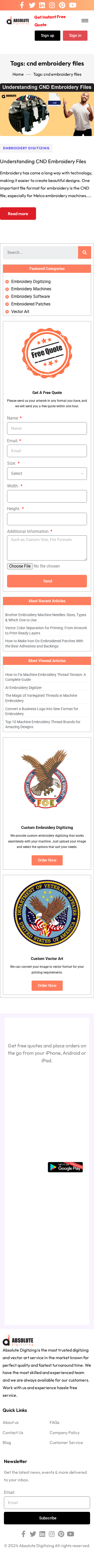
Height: (14, 508)
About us (11, 1422)
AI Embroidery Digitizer (23, 688)
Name (13, 418)
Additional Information (28, 531)
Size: (12, 463)
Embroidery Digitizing (26, 148)
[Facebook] (22, 5)
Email (13, 440)
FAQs (55, 1422)
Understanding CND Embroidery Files (43, 161)
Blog (7, 1442)
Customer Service (66, 1442)
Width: (13, 485)
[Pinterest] (62, 5)
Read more (18, 213)
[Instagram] (52, 5)
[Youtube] (72, 5)
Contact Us (13, 1432)
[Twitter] (32, 5)
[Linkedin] (42, 5)
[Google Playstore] (65, 1167)
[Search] (84, 252)
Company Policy (65, 1432)
